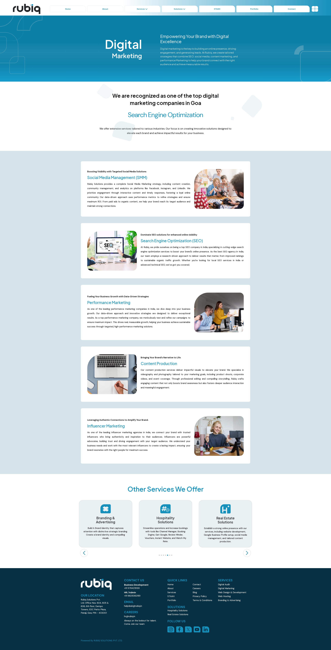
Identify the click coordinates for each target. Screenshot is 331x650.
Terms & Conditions (202, 600)
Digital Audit (224, 584)
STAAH (170, 596)
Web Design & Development (232, 592)
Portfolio (171, 600)
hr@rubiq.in (129, 616)
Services (171, 592)
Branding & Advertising (229, 600)
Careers (197, 588)
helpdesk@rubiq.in (133, 606)
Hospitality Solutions (177, 610)
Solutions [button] (178, 9)
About (170, 588)
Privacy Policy (200, 596)
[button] (247, 553)
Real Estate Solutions (177, 614)
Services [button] (141, 9)
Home (170, 584)
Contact (197, 584)
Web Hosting (224, 596)
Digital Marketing (226, 588)
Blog (195, 592)
